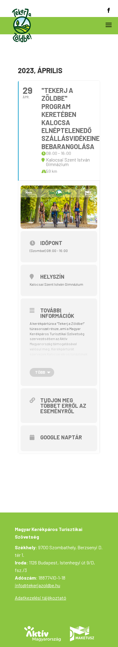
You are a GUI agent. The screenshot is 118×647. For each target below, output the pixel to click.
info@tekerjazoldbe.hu (37, 585)
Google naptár (61, 437)
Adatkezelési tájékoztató (40, 598)
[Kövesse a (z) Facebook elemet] (108, 10)
